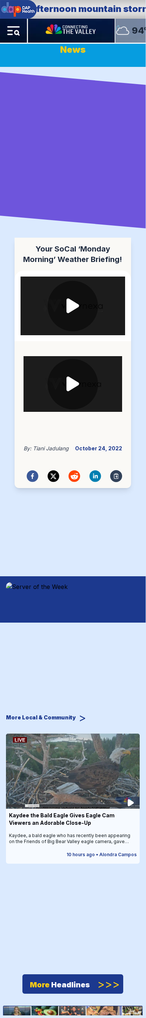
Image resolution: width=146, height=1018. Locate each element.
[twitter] (53, 476)
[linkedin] (95, 476)
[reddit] (74, 476)
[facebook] (32, 476)
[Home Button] (71, 31)
